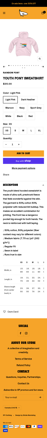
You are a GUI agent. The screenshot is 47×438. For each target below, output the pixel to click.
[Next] (43, 67)
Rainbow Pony (11, 73)
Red (30, 116)
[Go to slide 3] (13, 65)
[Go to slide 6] (20, 65)
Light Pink (10, 99)
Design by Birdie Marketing (25, 415)
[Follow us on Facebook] (20, 333)
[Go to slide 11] (31, 65)
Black (20, 116)
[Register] (40, 397)
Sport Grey (35, 107)
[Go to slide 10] (29, 65)
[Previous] (4, 67)
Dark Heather (28, 99)
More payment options (23, 168)
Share (6, 174)
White (8, 116)
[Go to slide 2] (11, 65)
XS (6, 130)
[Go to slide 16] (24, 67)
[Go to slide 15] (22, 67)
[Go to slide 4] (15, 65)
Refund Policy (23, 365)
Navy (22, 107)
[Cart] (42, 13)
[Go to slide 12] (33, 65)
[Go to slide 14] (38, 65)
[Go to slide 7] (22, 65)
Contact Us (23, 383)
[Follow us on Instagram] (26, 333)
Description (10, 185)
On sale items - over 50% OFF (24, 3)
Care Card (13, 311)
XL (39, 130)
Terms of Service (23, 358)
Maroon (9, 107)
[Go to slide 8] (24, 65)
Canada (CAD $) (11, 408)
